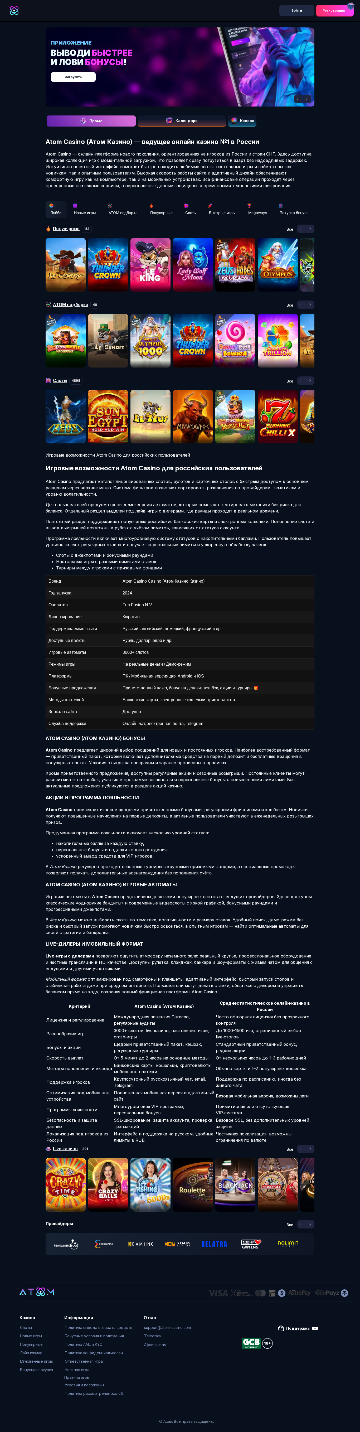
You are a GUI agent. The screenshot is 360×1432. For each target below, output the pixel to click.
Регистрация (334, 10)
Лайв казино (31, 1353)
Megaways (257, 212)
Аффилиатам (155, 1344)
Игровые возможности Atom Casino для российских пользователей (118, 455)
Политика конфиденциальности (94, 1353)
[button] (298, 99)
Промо (96, 121)
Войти (296, 10)
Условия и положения (85, 1385)
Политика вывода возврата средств (98, 1327)
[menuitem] (36, 1327)
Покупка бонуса (294, 212)
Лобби (55, 212)
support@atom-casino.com (167, 1327)
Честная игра (77, 1369)
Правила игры (77, 1377)
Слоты (191, 212)
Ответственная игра (84, 1361)
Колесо (247, 120)
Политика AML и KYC (83, 1344)
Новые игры (85, 212)
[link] (66, 1244)
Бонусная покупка (36, 1369)
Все (289, 229)
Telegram (152, 1336)
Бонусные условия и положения (94, 1336)
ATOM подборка (123, 212)
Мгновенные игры (36, 1361)
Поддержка (298, 1328)
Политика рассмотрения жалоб (94, 1393)
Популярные (161, 212)
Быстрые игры (222, 212)
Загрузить (185, 74)
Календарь (187, 120)
